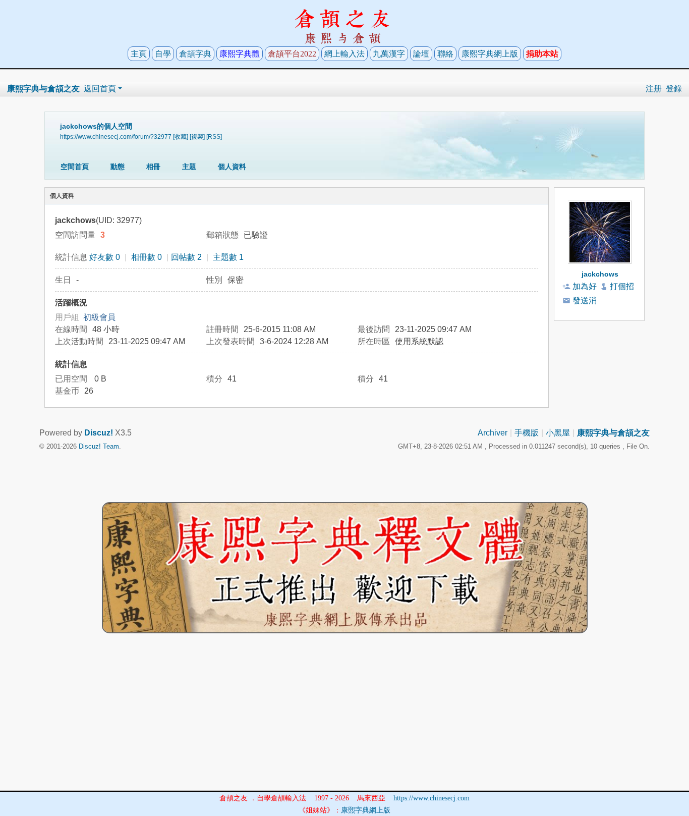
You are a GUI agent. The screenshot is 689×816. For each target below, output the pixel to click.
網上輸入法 (344, 53)
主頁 (139, 53)
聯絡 (445, 53)
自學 (163, 53)
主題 (189, 166)
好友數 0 (104, 257)
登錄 (674, 88)
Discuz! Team (99, 446)
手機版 (526, 432)
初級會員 (99, 317)
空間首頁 (75, 166)
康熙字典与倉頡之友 (43, 88)
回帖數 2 (186, 257)
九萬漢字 (389, 53)
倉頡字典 (195, 53)
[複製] (197, 136)
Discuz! (98, 432)
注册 (654, 88)
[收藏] (180, 136)
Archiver (492, 432)
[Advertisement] (344, 719)
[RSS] (214, 136)
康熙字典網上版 (490, 53)
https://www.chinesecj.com (431, 798)
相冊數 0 (146, 257)
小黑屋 (558, 432)
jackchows (600, 274)
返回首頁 (100, 88)
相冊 (153, 166)
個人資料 (232, 166)
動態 (117, 166)
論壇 (421, 53)
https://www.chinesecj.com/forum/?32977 (115, 136)
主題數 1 (228, 257)
